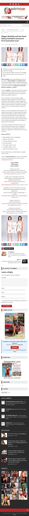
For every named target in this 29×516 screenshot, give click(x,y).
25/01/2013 (11, 464)
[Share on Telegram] (21, 64)
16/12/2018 (5, 44)
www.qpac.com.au (13, 213)
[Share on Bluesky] (24, 64)
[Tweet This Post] (5, 64)
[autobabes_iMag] (3, 417)
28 (16, 446)
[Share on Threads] (26, 64)
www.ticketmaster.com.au (13, 173)
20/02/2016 (11, 454)
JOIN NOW (14, 347)
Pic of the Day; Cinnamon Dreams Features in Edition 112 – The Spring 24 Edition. (16, 403)
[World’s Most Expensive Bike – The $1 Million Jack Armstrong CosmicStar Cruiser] (4, 460)
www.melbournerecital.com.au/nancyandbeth (15, 195)
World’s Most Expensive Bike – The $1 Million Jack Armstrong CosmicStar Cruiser (17, 460)
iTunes (6, 153)
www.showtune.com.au (14, 93)
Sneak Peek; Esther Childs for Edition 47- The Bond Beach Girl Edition (17, 442)
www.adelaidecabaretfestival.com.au (11, 184)
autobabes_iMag (14, 44)
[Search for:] (14, 25)
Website (3, 296)
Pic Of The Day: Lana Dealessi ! (17, 434)
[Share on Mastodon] (19, 64)
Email (2, 292)
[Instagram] (16, 4)
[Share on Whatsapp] (17, 64)
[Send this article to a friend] (12, 64)
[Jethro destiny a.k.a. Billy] (3, 403)
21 (16, 464)
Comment (3, 277)
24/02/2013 (11, 446)
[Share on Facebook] (2, 64)
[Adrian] (3, 424)
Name (3, 288)
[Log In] (18, 4)
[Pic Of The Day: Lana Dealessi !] (4, 435)
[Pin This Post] (10, 64)
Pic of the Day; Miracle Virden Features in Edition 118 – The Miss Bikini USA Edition (17, 417)
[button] (27, 22)
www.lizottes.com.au (15, 205)
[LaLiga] (3, 411)
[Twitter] (13, 4)
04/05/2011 (11, 435)
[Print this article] (14, 64)
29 (16, 435)
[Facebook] (10, 4)
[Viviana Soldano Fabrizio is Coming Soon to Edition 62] (4, 452)
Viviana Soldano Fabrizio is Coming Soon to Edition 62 (16, 451)
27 (16, 454)
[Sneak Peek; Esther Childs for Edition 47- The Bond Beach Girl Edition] (4, 442)
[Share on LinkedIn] (7, 64)
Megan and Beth (9, 248)
